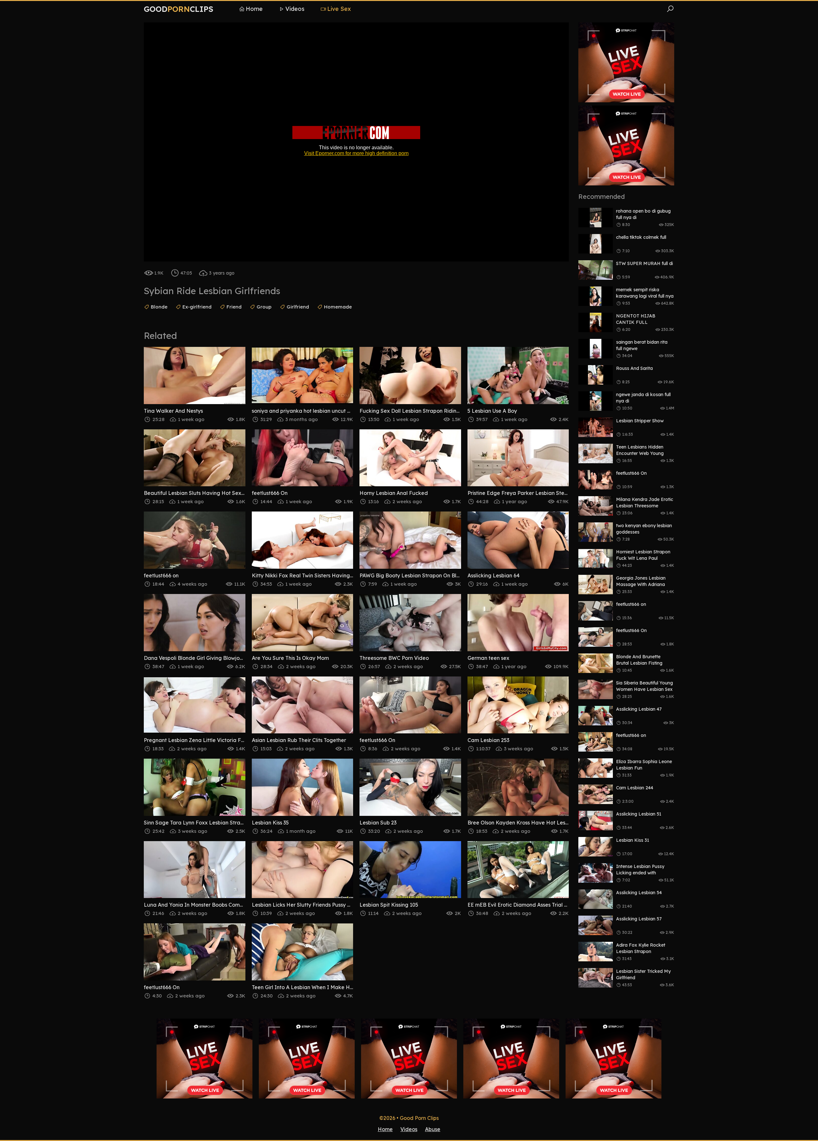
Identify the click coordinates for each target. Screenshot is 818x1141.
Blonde (159, 307)
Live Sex (339, 8)
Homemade (338, 307)
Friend (234, 307)
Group (264, 307)
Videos (295, 8)
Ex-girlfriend (197, 307)
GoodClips (178, 9)
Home (254, 8)
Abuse (432, 1129)
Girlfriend (298, 307)
